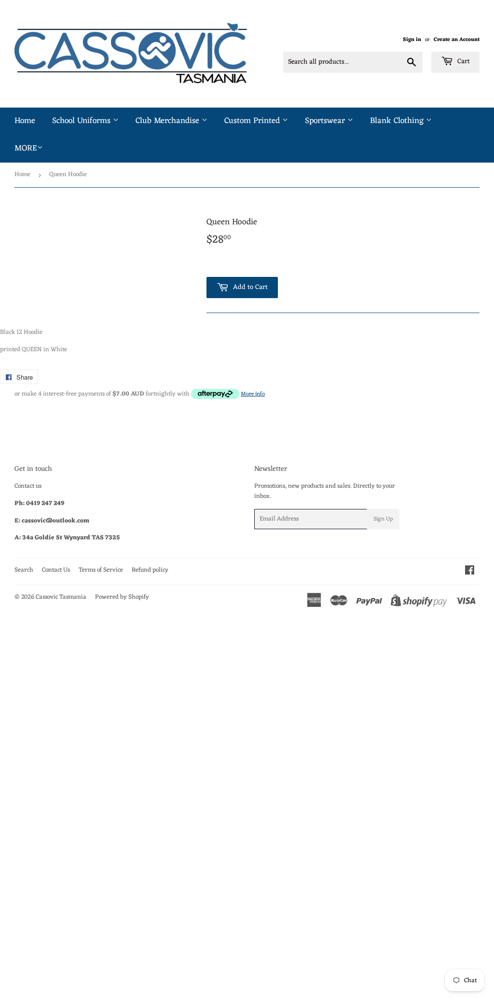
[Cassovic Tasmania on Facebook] (470, 571)
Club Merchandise (169, 121)
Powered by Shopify (122, 597)
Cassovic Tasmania (61, 597)
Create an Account (457, 39)
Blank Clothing (398, 121)
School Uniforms (82, 121)
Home (24, 121)
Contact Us (56, 570)
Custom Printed (253, 121)
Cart (462, 61)
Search (23, 570)
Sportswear (326, 121)
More (25, 148)
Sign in (412, 39)
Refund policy (150, 570)
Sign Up (383, 519)
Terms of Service (101, 570)
